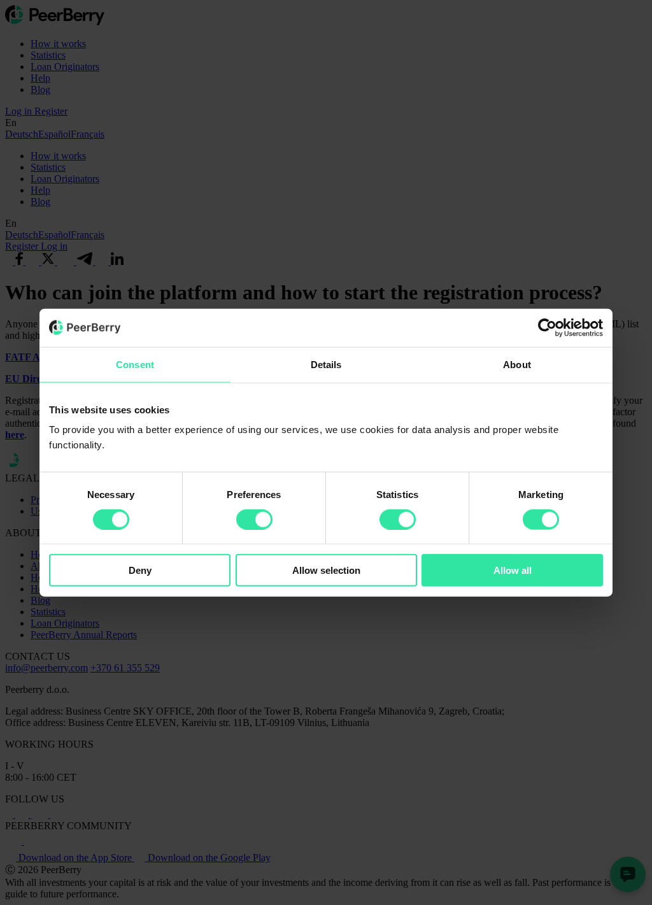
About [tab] (517, 364)
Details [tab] (326, 364)
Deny (140, 570)
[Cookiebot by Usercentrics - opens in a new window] (547, 327)
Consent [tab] (135, 364)
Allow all (512, 570)
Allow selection (326, 570)
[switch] (254, 519)
